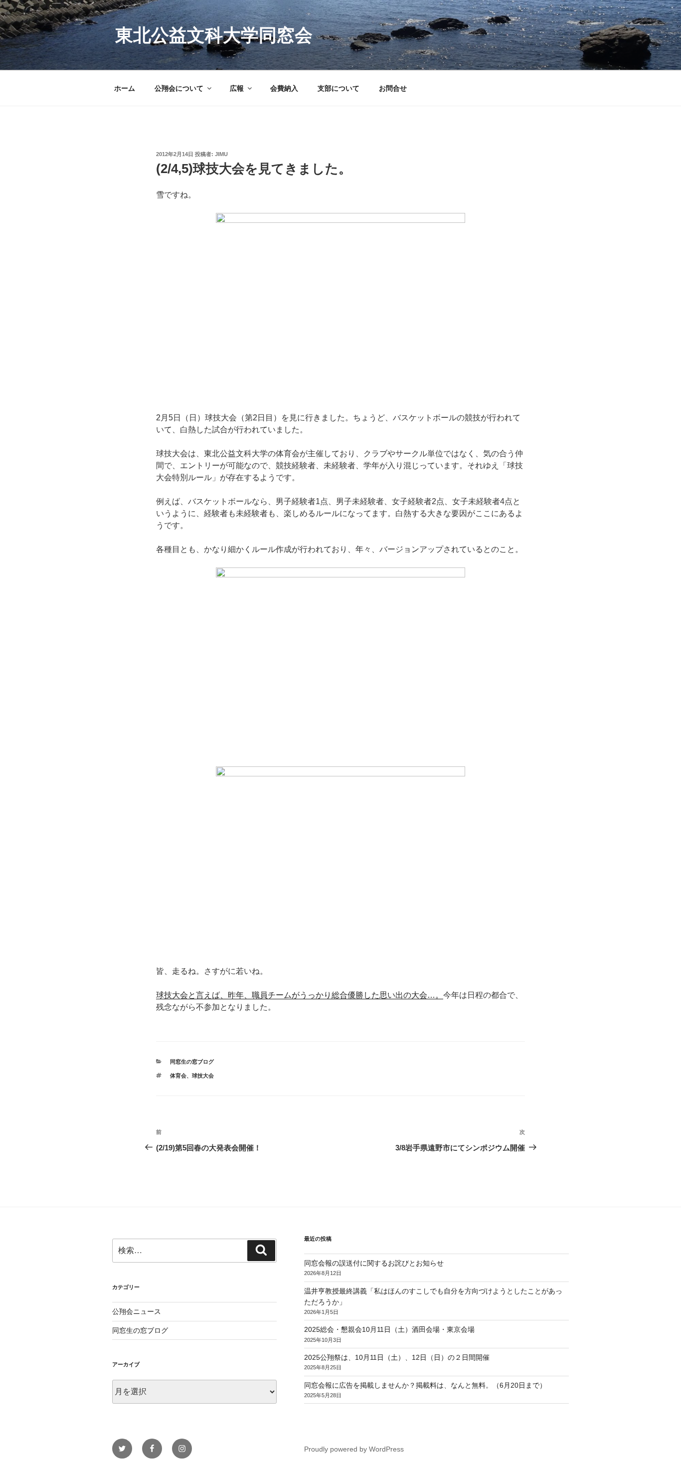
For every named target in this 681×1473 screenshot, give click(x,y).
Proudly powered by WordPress (354, 1449)
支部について (338, 88)
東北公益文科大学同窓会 (214, 35)
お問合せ (393, 88)
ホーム (124, 88)
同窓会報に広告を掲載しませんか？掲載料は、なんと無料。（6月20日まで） (425, 1385)
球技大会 (203, 1076)
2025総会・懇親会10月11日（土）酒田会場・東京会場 (389, 1329)
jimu (221, 154)
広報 (237, 88)
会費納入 (284, 88)
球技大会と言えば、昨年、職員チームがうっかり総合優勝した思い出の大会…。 (299, 995)
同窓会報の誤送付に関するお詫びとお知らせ (374, 1263)
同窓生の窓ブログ (192, 1062)
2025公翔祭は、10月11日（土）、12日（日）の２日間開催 (397, 1357)
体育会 (178, 1076)
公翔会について (179, 88)
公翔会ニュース (136, 1311)
